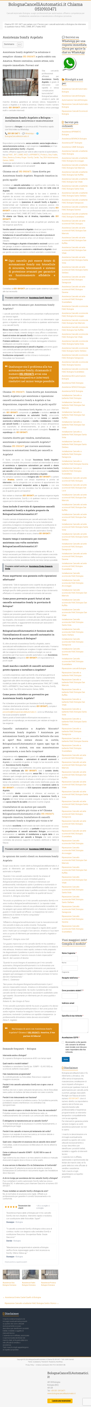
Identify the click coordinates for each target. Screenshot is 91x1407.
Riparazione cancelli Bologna (74, 668)
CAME (20, 155)
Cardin (36, 157)
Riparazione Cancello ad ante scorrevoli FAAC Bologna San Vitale (74, 785)
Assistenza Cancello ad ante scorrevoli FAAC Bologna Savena (73, 289)
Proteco (44, 155)
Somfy (30, 157)
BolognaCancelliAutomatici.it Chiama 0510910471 (45, 6)
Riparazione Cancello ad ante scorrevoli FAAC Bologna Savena (74, 824)
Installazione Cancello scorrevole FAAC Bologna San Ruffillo (74, 603)
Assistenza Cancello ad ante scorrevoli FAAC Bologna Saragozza (73, 280)
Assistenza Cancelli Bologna (73, 96)
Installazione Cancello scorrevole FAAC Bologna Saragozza (72, 642)
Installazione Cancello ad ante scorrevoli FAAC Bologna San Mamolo (74, 498)
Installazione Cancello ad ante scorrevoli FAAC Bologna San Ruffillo (74, 507)
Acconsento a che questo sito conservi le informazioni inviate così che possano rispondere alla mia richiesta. (76, 1047)
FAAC (10, 155)
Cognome (65, 972)
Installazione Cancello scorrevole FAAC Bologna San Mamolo (74, 593)
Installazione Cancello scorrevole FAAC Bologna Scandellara (72, 661)
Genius (5, 160)
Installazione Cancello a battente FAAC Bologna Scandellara (72, 471)
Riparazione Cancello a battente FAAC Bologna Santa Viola (74, 712)
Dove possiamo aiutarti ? (73, 990)
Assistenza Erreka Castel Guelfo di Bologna (22, 1297)
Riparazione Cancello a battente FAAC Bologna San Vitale (73, 702)
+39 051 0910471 (58, 1391)
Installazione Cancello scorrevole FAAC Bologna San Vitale (74, 612)
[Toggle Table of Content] (18, 45)
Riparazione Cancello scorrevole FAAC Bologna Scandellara (72, 929)
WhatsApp (29, 133)
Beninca (11, 157)
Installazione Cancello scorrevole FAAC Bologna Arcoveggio (72, 583)
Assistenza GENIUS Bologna (73, 387)
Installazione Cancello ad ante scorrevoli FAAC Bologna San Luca (74, 488)
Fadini (54, 155)
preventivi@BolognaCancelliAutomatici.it (19, 712)
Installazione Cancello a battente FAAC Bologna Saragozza (72, 454)
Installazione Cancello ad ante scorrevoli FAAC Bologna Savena (74, 556)
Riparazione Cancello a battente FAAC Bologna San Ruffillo (73, 692)
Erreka (18, 157)
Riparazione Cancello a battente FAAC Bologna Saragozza (71, 731)
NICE (26, 155)
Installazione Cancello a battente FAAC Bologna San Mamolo (73, 405)
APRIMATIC (35, 155)
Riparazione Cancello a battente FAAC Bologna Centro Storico (32, 1303)
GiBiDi (11, 160)
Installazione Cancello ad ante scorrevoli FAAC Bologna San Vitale (74, 517)
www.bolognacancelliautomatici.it (61, 1393)
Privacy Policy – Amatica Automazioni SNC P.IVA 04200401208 (45, 1365)
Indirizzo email (68, 1003)
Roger (23, 157)
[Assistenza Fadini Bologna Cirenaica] (30, 1274)
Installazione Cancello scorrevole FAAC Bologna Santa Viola (72, 622)
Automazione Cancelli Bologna (74, 100)
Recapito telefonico (70, 978)
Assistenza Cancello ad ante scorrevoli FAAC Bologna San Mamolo (74, 231)
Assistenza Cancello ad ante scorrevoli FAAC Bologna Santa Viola (75, 260)
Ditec (5, 157)
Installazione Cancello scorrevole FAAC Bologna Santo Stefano (72, 632)
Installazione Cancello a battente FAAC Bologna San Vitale (73, 425)
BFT (15, 155)
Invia (66, 1059)
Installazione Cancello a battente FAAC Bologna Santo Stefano (74, 444)
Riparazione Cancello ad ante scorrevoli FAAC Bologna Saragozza (74, 814)
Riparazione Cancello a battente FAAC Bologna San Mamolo (73, 682)
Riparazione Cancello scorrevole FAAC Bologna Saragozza (72, 909)
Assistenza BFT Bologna (72, 143)
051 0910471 (29, 56)
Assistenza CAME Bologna (73, 147)
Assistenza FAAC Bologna (72, 383)
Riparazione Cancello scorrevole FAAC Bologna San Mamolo (74, 860)
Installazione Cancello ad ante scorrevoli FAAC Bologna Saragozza (74, 547)
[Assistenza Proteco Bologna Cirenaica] (49, 1274)
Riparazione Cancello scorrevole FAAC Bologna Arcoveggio (72, 850)
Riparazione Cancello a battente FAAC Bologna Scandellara (71, 748)
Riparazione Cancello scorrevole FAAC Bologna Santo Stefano (72, 899)
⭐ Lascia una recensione (60, 1401)
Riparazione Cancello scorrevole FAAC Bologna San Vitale (74, 880)
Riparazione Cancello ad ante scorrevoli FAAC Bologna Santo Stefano (75, 804)
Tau (41, 157)
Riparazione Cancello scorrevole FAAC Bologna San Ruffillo (74, 870)
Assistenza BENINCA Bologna (74, 139)
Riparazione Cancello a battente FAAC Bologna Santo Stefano (74, 722)
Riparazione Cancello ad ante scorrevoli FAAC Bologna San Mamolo (74, 765)
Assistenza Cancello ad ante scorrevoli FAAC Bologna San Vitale (74, 250)
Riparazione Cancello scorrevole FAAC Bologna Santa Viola (72, 890)
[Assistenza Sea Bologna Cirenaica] (11, 1274)
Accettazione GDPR (71, 1037)
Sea (50, 155)
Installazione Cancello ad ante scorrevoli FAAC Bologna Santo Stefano (75, 537)
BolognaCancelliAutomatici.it (17, 136)
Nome (64, 963)
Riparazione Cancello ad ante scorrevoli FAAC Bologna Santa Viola (75, 794)
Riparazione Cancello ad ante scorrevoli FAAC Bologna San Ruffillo (74, 775)
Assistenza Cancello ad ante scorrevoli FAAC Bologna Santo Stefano (75, 270)
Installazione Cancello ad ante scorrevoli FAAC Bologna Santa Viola (75, 527)
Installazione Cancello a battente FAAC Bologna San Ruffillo (73, 415)
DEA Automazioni (50, 157)
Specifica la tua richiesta (72, 1016)
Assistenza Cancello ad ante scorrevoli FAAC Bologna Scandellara (73, 299)
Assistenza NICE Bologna (72, 391)
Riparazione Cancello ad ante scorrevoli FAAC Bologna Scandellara (74, 834)
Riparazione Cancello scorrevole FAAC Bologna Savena (72, 919)
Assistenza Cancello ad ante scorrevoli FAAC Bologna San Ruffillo (74, 240)
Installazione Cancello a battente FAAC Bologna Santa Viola (74, 435)
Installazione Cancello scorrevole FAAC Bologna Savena (72, 652)
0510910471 (74, 1098)
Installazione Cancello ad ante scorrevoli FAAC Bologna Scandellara (74, 566)
